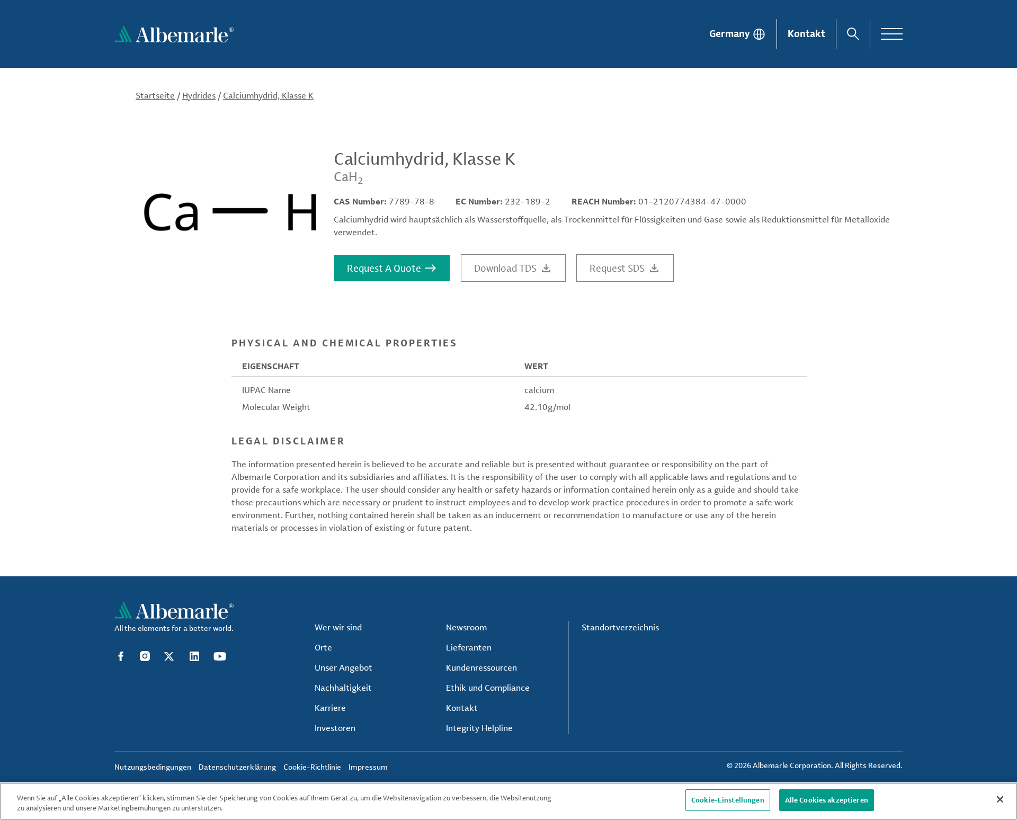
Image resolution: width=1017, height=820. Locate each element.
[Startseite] (174, 34)
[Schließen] (1000, 799)
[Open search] (853, 34)
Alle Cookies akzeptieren (826, 800)
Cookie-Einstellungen (727, 800)
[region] (508, 801)
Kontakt (806, 33)
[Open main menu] (892, 34)
